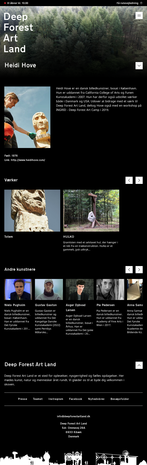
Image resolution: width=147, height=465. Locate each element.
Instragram (55, 399)
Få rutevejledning (127, 3)
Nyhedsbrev (96, 399)
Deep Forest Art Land (18, 33)
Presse (22, 399)
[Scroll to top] (139, 365)
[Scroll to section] (139, 65)
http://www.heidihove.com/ (28, 160)
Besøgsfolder (119, 399)
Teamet (38, 399)
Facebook (75, 399)
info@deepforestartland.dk (73, 416)
